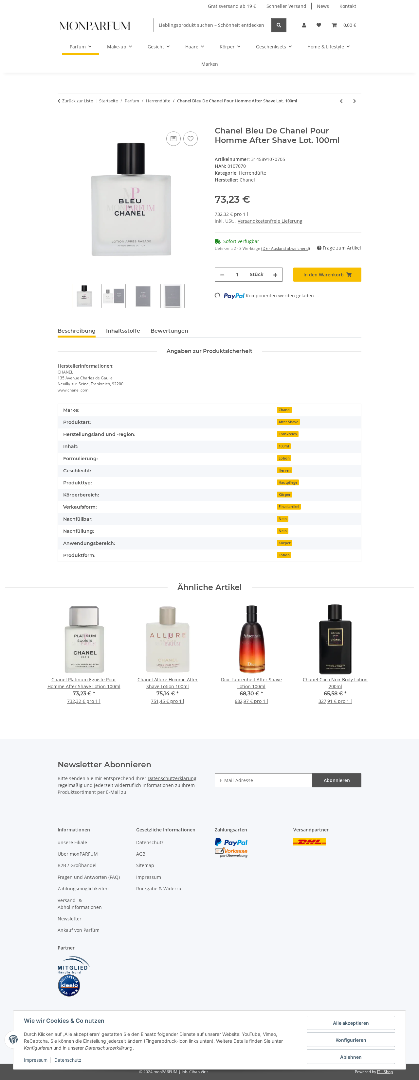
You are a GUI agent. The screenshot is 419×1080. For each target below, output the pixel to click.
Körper (285, 494)
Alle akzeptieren (351, 1023)
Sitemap (145, 865)
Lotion (284, 458)
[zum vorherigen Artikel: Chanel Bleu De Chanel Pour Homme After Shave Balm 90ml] (341, 101)
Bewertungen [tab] (169, 331)
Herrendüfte (252, 173)
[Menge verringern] (222, 274)
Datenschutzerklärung (172, 778)
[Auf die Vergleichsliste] (173, 138)
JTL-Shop (385, 1071)
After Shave (288, 422)
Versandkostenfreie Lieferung (270, 221)
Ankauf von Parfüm (79, 930)
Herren (285, 470)
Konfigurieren (351, 1040)
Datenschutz (68, 1060)
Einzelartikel (289, 506)
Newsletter (70, 918)
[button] (304, 25)
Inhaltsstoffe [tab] (123, 331)
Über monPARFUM (78, 854)
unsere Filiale (72, 842)
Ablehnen (351, 1057)
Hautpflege (288, 482)
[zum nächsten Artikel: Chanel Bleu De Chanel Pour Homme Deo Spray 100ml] (354, 101)
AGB (140, 854)
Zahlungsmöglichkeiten (83, 888)
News (323, 6)
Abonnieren (337, 780)
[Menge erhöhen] (275, 274)
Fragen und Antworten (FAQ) (89, 877)
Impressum (35, 1060)
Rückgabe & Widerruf (159, 888)
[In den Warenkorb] (63, 122)
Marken (209, 64)
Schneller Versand (286, 6)
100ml (284, 446)
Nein (283, 518)
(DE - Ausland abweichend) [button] (285, 248)
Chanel (284, 410)
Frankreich (288, 434)
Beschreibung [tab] (77, 331)
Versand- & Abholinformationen (80, 903)
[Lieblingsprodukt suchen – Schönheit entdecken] (278, 25)
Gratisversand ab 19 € (232, 6)
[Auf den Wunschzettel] (190, 138)
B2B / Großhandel (77, 865)
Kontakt (347, 6)
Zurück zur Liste (77, 101)
